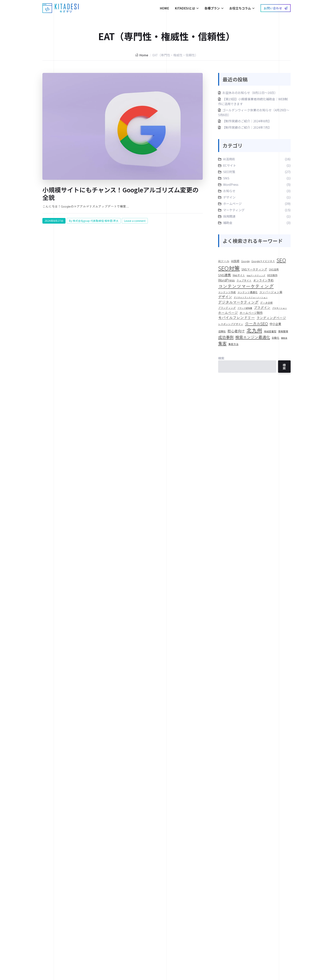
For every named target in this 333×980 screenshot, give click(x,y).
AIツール (223, 261)
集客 (222, 343)
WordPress (230, 184)
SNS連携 (224, 274)
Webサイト (239, 275)
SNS (226, 178)
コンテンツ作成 (227, 292)
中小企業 (275, 324)
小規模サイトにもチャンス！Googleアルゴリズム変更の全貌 (120, 193)
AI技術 (235, 261)
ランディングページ (271, 317)
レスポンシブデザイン (230, 324)
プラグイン (262, 307)
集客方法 (233, 344)
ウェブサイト (243, 280)
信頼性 (222, 331)
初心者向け (236, 330)
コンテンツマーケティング (246, 286)
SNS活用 (274, 269)
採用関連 (229, 216)
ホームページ (232, 203)
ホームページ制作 (251, 312)
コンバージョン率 (270, 292)
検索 (221, 358)
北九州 (254, 330)
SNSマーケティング (254, 269)
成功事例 (226, 337)
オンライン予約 (263, 280)
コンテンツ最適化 (247, 292)
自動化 (275, 338)
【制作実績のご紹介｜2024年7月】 (246, 127)
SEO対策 (229, 171)
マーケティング (234, 210)
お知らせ (229, 190)
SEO (281, 260)
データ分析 (266, 302)
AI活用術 (229, 159)
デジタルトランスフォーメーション (251, 297)
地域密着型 (270, 331)
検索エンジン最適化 (252, 337)
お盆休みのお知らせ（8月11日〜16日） (249, 92)
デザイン (229, 197)
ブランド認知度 (244, 308)
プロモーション (279, 308)
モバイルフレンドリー (236, 317)
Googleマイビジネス (263, 261)
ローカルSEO (256, 323)
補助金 (227, 222)
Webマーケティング (256, 275)
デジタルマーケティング (238, 302)
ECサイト (229, 165)
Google (245, 261)
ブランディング (227, 308)
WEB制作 (272, 275)
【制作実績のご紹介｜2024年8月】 (246, 121)
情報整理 (283, 331)
